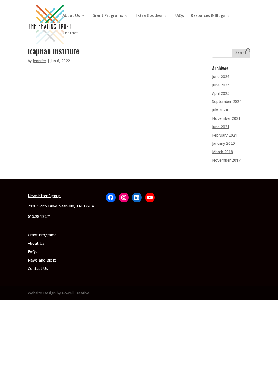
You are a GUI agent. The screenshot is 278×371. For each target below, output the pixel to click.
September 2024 (226, 101)
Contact (70, 33)
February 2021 (224, 135)
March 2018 (222, 151)
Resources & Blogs (208, 16)
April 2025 (220, 93)
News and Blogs (42, 260)
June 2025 (220, 84)
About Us (71, 16)
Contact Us (38, 268)
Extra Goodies (148, 16)
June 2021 (220, 126)
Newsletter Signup (44, 195)
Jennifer (39, 60)
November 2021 (226, 118)
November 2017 (226, 160)
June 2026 (220, 76)
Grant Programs (107, 16)
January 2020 (223, 143)
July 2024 (220, 109)
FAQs (179, 16)
